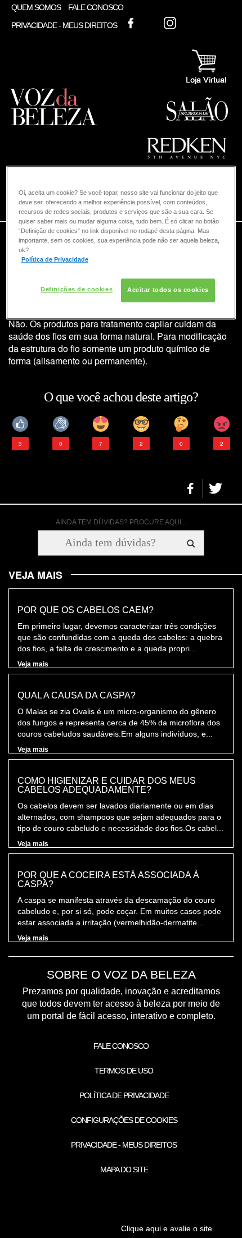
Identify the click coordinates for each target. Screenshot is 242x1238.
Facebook (130, 23)
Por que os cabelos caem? (85, 610)
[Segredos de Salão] (197, 118)
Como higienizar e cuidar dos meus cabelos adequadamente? (106, 785)
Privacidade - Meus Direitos (64, 25)
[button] (190, 488)
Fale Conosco (95, 7)
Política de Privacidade (124, 1095)
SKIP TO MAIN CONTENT (52, 3)
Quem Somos (36, 7)
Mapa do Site (124, 1169)
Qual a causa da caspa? (76, 695)
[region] (121, 242)
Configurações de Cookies (124, 1120)
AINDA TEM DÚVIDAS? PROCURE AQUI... (121, 522)
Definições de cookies (77, 289)
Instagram (170, 23)
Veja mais (32, 664)
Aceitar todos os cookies (168, 290)
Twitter (150, 23)
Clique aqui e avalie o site (166, 1228)
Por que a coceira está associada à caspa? (108, 880)
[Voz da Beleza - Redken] (187, 162)
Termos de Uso (124, 1070)
